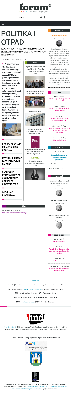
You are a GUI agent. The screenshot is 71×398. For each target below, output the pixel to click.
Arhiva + (21, 17)
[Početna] (35, 4)
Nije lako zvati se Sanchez (59, 200)
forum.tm (5, 210)
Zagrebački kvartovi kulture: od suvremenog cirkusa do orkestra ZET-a (11, 178)
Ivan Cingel (5, 59)
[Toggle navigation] (3, 24)
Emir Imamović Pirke (59, 126)
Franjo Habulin (59, 221)
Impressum (35, 280)
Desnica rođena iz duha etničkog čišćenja (11, 147)
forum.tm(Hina (59, 259)
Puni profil (59, 151)
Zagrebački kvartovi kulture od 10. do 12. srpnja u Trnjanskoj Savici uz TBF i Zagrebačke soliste (35, 70)
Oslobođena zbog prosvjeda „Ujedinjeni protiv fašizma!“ (35, 92)
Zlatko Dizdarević (59, 106)
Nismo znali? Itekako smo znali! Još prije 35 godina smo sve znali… (59, 183)
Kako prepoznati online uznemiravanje (14, 213)
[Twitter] (41, 17)
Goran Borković (59, 96)
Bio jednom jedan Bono (59, 35)
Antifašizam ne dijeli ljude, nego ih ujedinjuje (59, 216)
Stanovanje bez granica (35, 111)
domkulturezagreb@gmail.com (32, 289)
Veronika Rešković (10, 327)
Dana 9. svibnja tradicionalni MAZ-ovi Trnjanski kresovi (35, 153)
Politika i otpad (18, 37)
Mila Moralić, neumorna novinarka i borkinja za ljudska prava (34, 163)
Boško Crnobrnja (59, 39)
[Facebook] (44, 17)
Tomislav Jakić (59, 189)
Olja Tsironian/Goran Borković (59, 266)
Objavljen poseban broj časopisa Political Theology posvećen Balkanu (35, 131)
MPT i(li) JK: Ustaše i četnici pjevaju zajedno (12, 161)
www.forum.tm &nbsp (28, 302)
